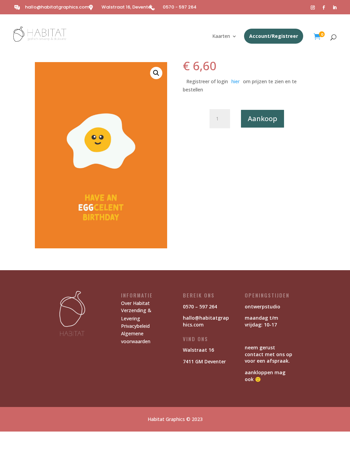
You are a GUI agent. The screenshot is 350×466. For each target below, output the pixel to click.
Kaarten (221, 36)
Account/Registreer (273, 36)
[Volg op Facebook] (324, 7)
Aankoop (262, 118)
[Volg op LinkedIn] (335, 7)
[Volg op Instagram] (313, 7)
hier (235, 81)
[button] (156, 73)
